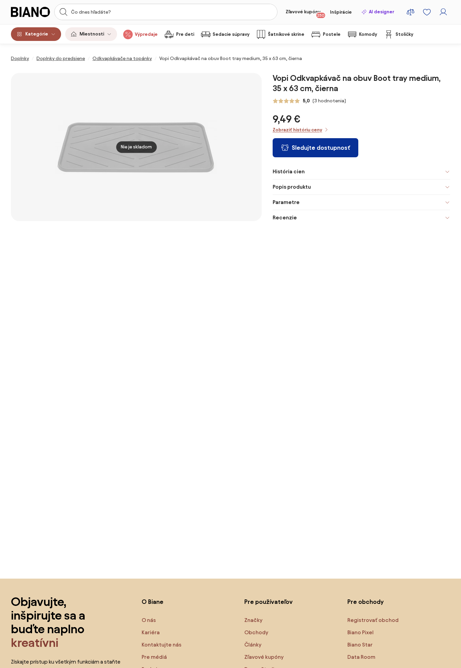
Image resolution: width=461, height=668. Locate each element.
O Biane (152, 601)
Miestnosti (92, 34)
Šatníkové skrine (286, 34)
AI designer (381, 11)
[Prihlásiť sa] (443, 12)
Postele (332, 34)
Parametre (286, 202)
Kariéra (151, 632)
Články (252, 645)
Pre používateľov (268, 601)
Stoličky (404, 34)
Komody (368, 34)
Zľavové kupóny (305, 13)
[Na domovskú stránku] (30, 12)
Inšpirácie (341, 12)
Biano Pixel (360, 632)
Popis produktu (292, 187)
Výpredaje (146, 34)
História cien (289, 171)
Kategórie (36, 34)
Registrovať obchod (373, 620)
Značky (253, 620)
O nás (149, 620)
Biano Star (360, 645)
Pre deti (185, 34)
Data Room (361, 657)
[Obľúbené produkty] (427, 12)
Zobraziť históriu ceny (297, 129)
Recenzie (285, 217)
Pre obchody (365, 601)
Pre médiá (154, 657)
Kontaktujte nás (162, 645)
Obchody (256, 632)
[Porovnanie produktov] (410, 12)
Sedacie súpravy (231, 34)
